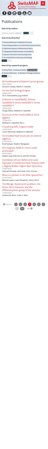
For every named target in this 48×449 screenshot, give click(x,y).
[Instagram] (19, 13)
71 (22, 209)
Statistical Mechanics (10, 73)
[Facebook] (4, 13)
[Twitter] (9, 13)
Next (28, 209)
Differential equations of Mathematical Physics (18, 48)
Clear (31, 33)
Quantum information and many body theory (17, 54)
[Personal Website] (29, 13)
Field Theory (33, 70)
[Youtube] (24, 13)
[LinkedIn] (14, 13)
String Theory (8, 70)
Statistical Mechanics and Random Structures (18, 42)
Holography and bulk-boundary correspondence (19, 51)
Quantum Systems (21, 70)
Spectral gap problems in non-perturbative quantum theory (22, 45)
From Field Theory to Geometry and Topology (18, 58)
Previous (8, 204)
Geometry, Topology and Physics (30, 73)
